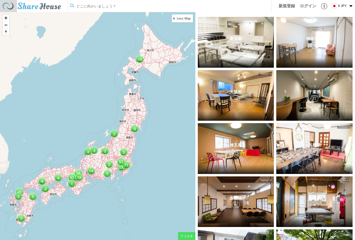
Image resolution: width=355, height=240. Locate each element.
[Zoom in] (5, 17)
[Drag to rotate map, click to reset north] (5, 31)
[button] (125, 167)
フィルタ (186, 236)
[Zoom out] (5, 24)
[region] (97, 126)
